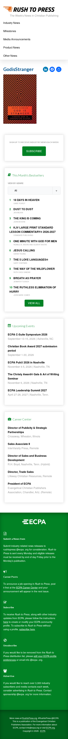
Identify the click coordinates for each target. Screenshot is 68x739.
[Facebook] (52, 69)
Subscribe (34, 151)
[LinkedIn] (45, 69)
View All (34, 303)
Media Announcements (16, 39)
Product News (11, 47)
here (5, 622)
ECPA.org (50, 727)
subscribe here (27, 629)
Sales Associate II (19, 444)
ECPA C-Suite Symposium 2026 (27, 334)
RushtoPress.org (29, 718)
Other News (10, 56)
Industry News (11, 23)
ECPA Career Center (27, 587)
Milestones (9, 31)
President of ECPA (19, 483)
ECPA (42, 730)
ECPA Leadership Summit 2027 (27, 390)
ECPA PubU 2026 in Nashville (26, 362)
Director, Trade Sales (21, 472)
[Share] (58, 69)
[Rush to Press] (29, 10)
